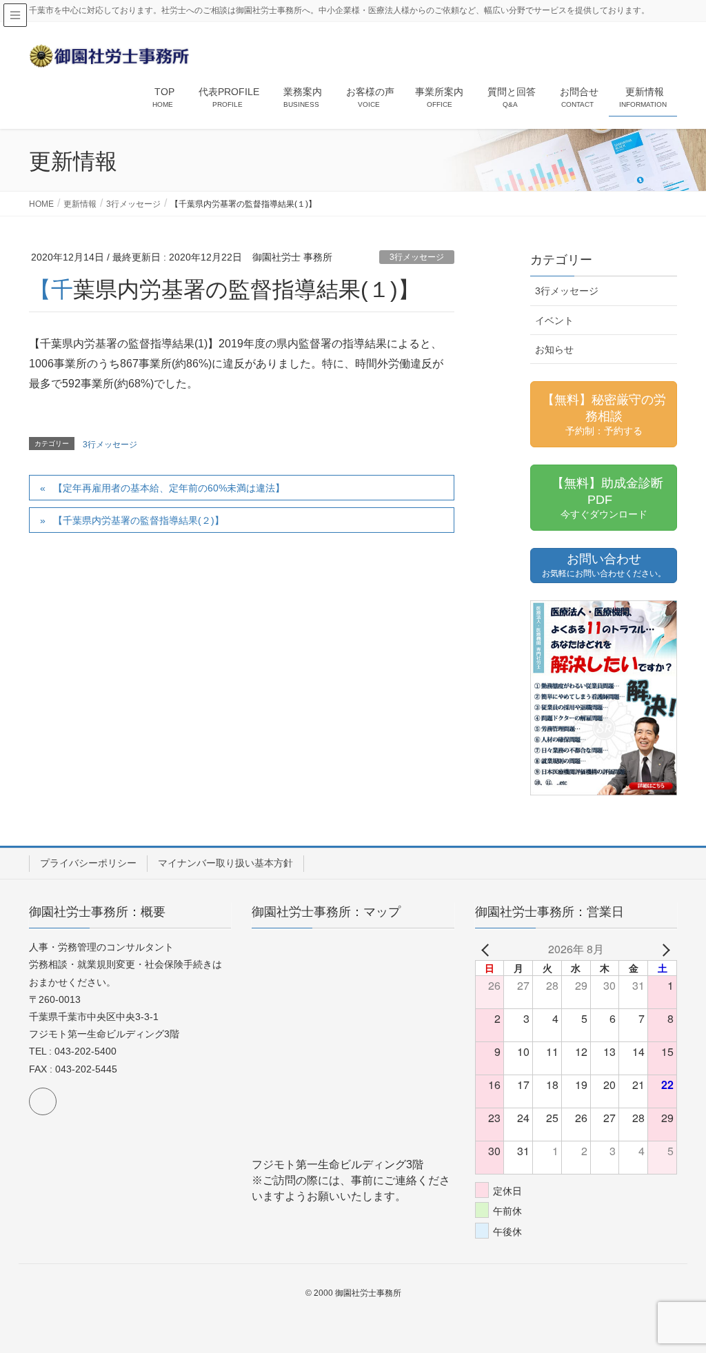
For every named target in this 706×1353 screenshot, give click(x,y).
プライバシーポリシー (88, 862)
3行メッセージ (417, 257)
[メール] (43, 1101)
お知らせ (554, 349)
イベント (554, 320)
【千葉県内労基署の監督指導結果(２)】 (138, 520)
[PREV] (488, 949)
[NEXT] (664, 949)
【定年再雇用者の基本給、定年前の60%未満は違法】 (169, 488)
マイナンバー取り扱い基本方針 (225, 862)
